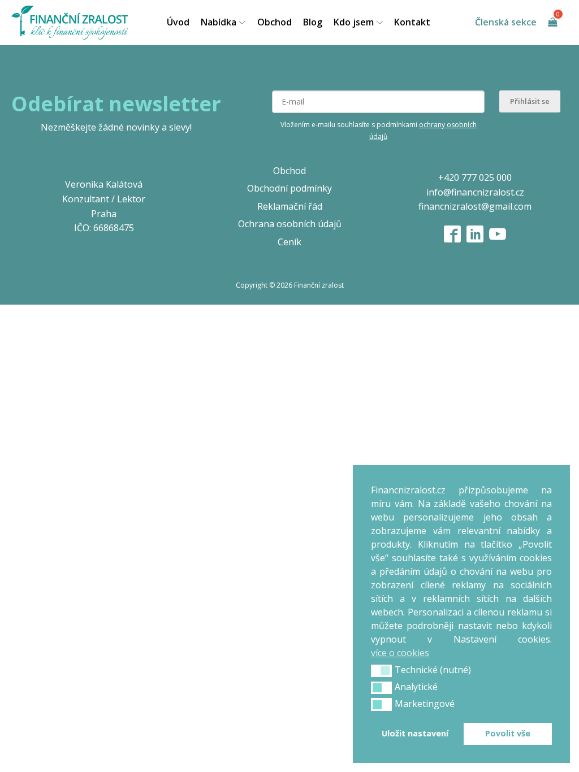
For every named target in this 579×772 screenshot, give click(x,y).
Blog (312, 22)
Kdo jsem (354, 22)
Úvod (178, 22)
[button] (381, 671)
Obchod (274, 22)
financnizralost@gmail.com (475, 206)
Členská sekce (506, 22)
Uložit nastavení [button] (415, 733)
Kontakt (412, 22)
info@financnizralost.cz (475, 192)
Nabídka (218, 22)
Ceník (289, 242)
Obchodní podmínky (289, 188)
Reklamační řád (289, 206)
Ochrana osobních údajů (290, 224)
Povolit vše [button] (507, 733)
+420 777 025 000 (475, 177)
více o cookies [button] (400, 653)
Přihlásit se (530, 101)
